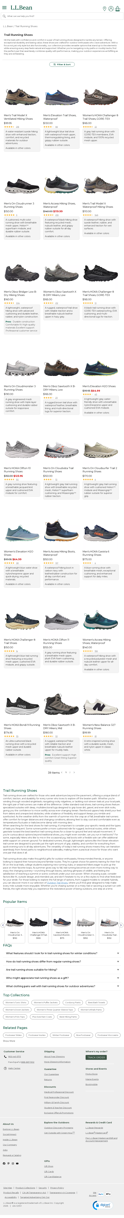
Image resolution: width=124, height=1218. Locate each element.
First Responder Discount (56, 1097)
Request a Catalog (12, 1155)
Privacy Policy (57, 1188)
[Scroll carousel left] (3, 925)
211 (56, 397)
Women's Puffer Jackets (45, 1002)
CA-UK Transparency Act (34, 1192)
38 (17, 563)
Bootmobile (92, 1084)
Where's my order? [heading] (97, 1051)
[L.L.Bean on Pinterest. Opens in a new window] (8, 1163)
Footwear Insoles (37, 1035)
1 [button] (65, 772)
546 (96, 215)
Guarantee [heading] (50, 1069)
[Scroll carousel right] (121, 925)
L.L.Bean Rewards (94, 1127)
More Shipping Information (57, 1062)
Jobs (5, 1150)
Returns (48, 1079)
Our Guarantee (51, 1074)
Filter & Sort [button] (64, 64)
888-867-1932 (27, 1062)
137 (56, 563)
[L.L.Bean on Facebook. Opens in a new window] (4, 1163)
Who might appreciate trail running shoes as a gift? (37, 978)
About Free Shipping (54, 1056)
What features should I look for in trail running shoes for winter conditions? (51, 953)
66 (56, 127)
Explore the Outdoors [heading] (56, 1122)
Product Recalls (11, 1192)
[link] (14, 919)
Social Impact (9, 1134)
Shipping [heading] (49, 1051)
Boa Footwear (83, 1035)
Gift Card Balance (52, 1176)
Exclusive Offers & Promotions (58, 1113)
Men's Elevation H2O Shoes (99, 386)
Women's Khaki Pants (91, 1009)
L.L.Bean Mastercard (97, 1132)
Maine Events (92, 1079)
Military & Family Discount (56, 1102)
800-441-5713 (14, 1056)
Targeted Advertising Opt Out (34, 1197)
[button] (74, 772)
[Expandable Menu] (4, 8)
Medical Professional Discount (59, 1092)
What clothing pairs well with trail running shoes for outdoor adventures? (50, 986)
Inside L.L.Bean (10, 1139)
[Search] (4, 16)
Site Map (7, 1188)
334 (18, 303)
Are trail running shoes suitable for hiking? (31, 969)
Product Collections (25, 1188)
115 (17, 736)
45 (96, 394)
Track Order (96, 1057)
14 (17, 651)
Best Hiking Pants (68, 1017)
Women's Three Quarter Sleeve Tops (55, 1009)
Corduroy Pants (72, 1002)
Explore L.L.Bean (11, 1129)
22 (96, 127)
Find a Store (92, 1074)
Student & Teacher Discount (58, 1107)
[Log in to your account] (111, 8)
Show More (9, 1041)
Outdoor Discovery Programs (58, 1127)
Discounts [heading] (50, 1087)
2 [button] (69, 772)
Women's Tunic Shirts (15, 1002)
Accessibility (11, 1197)
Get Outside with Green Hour (59, 1132)
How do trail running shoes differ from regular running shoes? (43, 961)
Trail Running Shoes (26, 26)
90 (17, 479)
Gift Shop (48, 1166)
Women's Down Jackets (17, 1009)
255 (57, 215)
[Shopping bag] (118, 8)
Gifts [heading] (47, 1161)
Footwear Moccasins (108, 1035)
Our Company (10, 1144)
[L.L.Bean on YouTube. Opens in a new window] (17, 1163)
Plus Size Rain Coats (42, 1017)
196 (96, 651)
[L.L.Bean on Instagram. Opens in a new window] (13, 1163)
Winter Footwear (60, 1035)
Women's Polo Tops (15, 1017)
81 (96, 736)
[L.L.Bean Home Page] (26, 9)
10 (56, 479)
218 (17, 127)
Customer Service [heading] (14, 1051)
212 (56, 303)
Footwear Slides (13, 1035)
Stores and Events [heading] (96, 1068)
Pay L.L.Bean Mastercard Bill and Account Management (101, 1139)
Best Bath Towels (96, 1002)
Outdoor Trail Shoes (57, 882)
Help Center (14, 1068)
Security (43, 1188)
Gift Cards (49, 1171)
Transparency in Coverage (62, 1192)
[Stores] (105, 8)
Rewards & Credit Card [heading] (99, 1122)
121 (56, 736)
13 (95, 303)
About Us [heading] (8, 1124)
